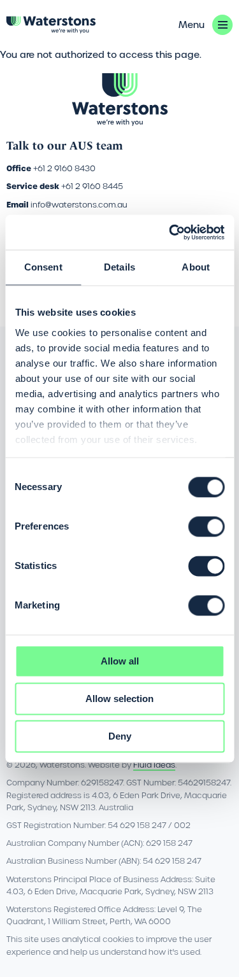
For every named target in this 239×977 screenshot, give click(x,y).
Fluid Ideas (154, 765)
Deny (119, 736)
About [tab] (196, 267)
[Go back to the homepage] (51, 24)
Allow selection (119, 698)
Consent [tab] (43, 267)
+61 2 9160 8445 (92, 186)
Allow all (120, 661)
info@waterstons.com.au (79, 204)
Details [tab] (119, 267)
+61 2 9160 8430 (64, 168)
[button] (205, 25)
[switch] (206, 526)
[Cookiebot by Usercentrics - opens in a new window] (170, 232)
